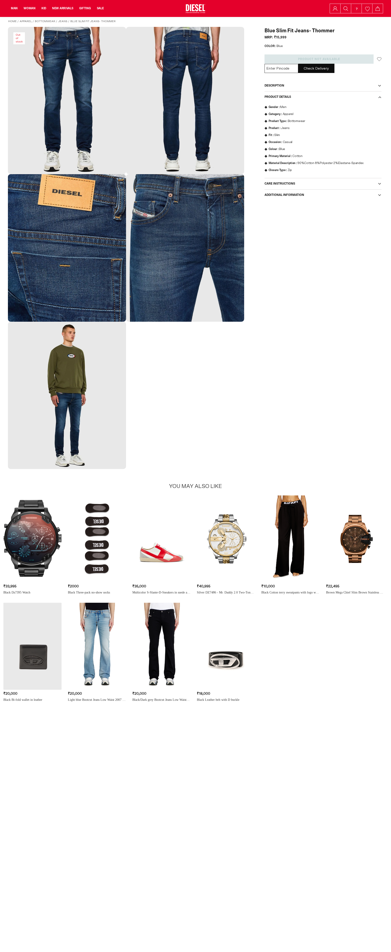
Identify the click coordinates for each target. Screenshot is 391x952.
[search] (345, 8)
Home (12, 21)
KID (43, 8)
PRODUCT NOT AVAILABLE (319, 59)
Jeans (62, 21)
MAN (14, 8)
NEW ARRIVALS (62, 8)
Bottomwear (45, 21)
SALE (100, 8)
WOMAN (30, 8)
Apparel (26, 21)
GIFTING (85, 8)
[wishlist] (367, 8)
